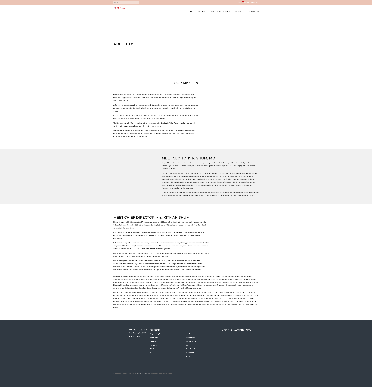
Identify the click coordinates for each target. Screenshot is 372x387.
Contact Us (254, 12)
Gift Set (153, 349)
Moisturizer (190, 338)
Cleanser (153, 341)
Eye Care (153, 345)
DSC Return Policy (165, 373)
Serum (188, 345)
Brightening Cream (157, 334)
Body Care (154, 338)
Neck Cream (191, 341)
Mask (188, 334)
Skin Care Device (192, 349)
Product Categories (219, 12)
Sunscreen (190, 352)
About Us (201, 12)
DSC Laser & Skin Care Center (126, 373)
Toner (188, 356)
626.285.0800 (134, 336)
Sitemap (154, 373)
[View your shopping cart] (237, 2)
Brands (238, 12)
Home (190, 12)
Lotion (152, 352)
